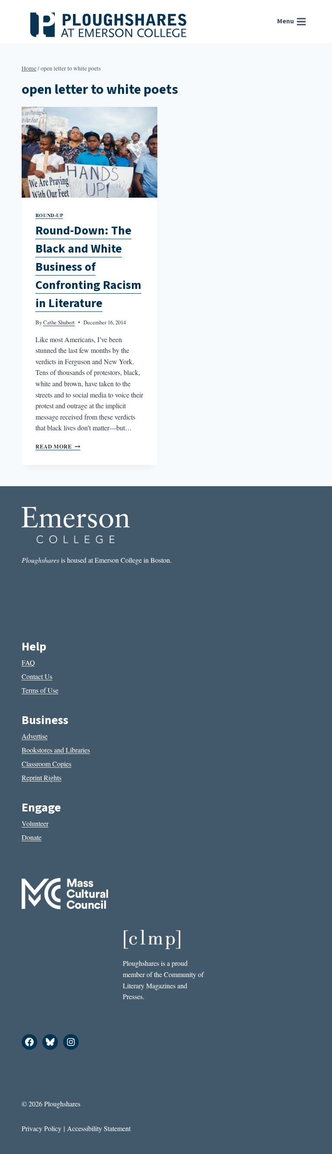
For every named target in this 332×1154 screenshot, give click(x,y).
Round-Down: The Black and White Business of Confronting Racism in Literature (88, 267)
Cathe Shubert (59, 322)
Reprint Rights (41, 777)
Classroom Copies (46, 763)
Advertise (35, 735)
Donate (32, 837)
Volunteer (35, 823)
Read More (57, 446)
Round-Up (49, 215)
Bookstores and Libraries (56, 749)
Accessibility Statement (99, 1128)
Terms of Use (40, 690)
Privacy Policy (41, 1128)
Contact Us (37, 676)
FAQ (28, 662)
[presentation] (89, 152)
